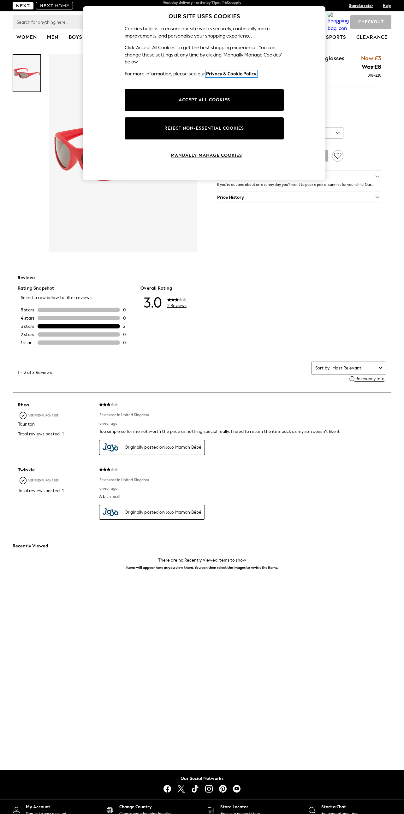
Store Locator (361, 5)
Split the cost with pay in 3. (202, 5)
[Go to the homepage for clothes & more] (23, 5)
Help (387, 5)
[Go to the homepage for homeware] (54, 5)
